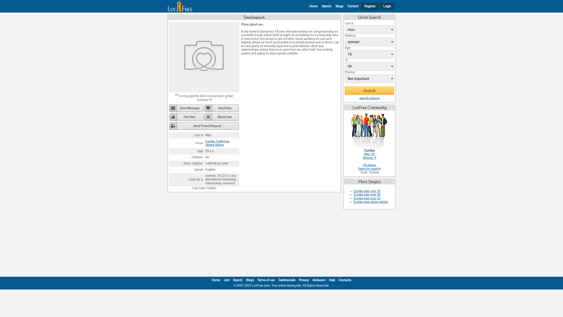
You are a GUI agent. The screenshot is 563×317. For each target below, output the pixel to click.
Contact (352, 6)
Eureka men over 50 (367, 198)
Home (313, 6)
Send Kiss (224, 108)
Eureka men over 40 (367, 195)
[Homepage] (180, 6)
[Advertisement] (281, 244)
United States (214, 145)
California (222, 141)
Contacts (345, 280)
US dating (369, 165)
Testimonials (286, 280)
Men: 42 (369, 154)
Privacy (304, 280)
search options (369, 98)
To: (347, 60)
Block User (225, 117)
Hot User (190, 117)
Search (326, 6)
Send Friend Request (207, 126)
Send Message (189, 108)
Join (227, 280)
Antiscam (319, 280)
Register (370, 6)
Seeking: (350, 35)
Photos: (350, 72)
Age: (348, 48)
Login (387, 6)
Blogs (339, 6)
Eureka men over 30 (367, 191)
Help (332, 280)
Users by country (369, 169)
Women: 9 (369, 158)
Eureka (210, 141)
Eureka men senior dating (371, 202)
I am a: (349, 23)
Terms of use (266, 280)
